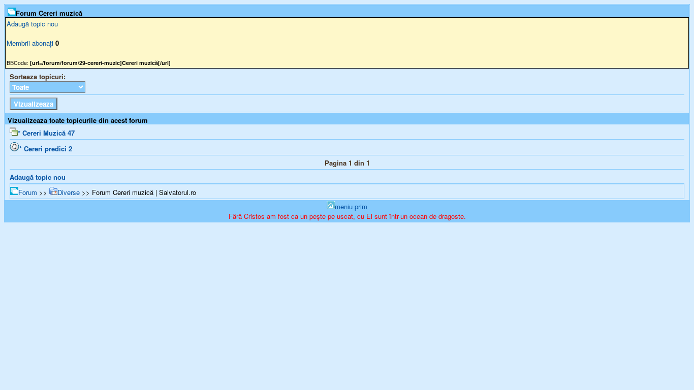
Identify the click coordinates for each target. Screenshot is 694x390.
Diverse (68, 192)
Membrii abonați (30, 43)
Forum (27, 192)
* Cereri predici (45, 148)
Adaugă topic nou (32, 23)
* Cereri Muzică (46, 133)
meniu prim (351, 206)
